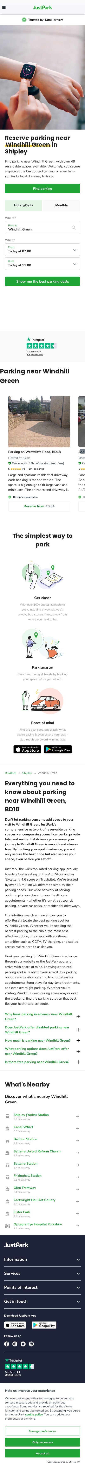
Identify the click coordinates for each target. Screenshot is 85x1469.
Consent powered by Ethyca (61, 1461)
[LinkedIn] (31, 1344)
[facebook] (6, 1344)
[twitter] (23, 1344)
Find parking (42, 188)
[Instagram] (14, 1344)
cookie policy (34, 1414)
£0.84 (39, 506)
